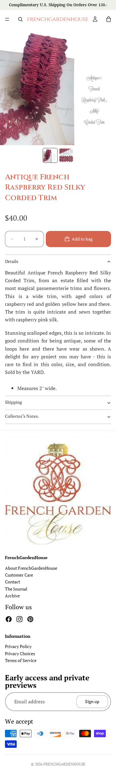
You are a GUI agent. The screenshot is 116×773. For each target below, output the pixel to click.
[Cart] (108, 19)
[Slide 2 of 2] (66, 155)
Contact (12, 582)
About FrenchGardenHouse (31, 568)
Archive (12, 596)
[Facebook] (8, 619)
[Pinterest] (30, 619)
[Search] (20, 19)
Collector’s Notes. (22, 416)
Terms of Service (21, 660)
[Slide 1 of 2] (50, 155)
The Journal (16, 588)
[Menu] (7, 19)
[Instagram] (19, 619)
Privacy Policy (18, 646)
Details (11, 262)
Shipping (13, 402)
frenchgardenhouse (64, 764)
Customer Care (19, 575)
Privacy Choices (20, 653)
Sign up (92, 701)
